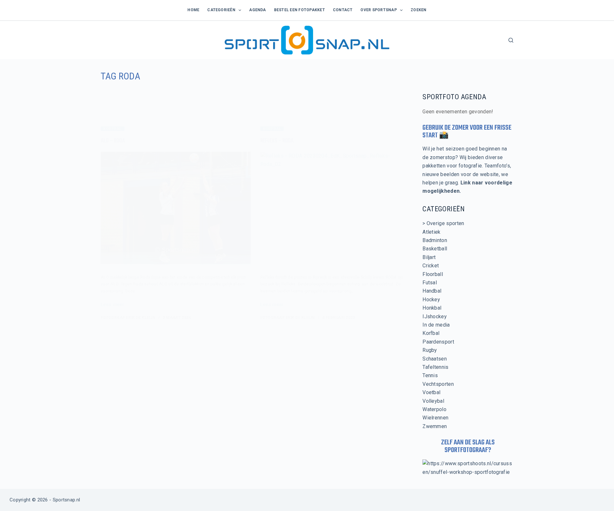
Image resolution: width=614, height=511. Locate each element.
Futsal (429, 283)
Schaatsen (434, 359)
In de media (436, 325)
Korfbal (112, 128)
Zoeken (418, 10)
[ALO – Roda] (176, 208)
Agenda (257, 10)
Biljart (429, 257)
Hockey (431, 299)
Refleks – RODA (277, 141)
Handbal (431, 291)
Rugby (429, 350)
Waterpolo (434, 409)
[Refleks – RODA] (335, 208)
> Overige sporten (443, 223)
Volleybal (433, 401)
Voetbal (431, 392)
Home (193, 10)
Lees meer (112, 305)
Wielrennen (435, 418)
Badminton (434, 240)
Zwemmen (434, 426)
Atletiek (431, 232)
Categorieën (221, 10)
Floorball (432, 274)
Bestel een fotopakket (299, 10)
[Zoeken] (510, 40)
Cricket (430, 266)
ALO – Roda (113, 141)
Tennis (430, 375)
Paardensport (438, 342)
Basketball (434, 249)
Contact (343, 10)
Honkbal (431, 308)
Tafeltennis (435, 367)
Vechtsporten (438, 384)
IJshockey (434, 316)
